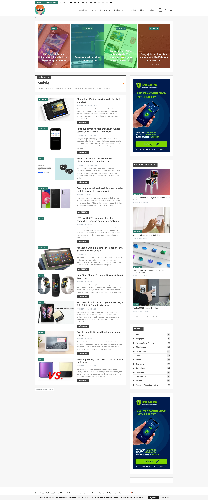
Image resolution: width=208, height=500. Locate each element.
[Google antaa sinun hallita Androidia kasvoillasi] (87, 46)
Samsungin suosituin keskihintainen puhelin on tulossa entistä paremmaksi (100, 190)
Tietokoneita (118, 10)
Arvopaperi (49, 88)
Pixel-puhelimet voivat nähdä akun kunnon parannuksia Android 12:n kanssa (99, 130)
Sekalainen (87, 28)
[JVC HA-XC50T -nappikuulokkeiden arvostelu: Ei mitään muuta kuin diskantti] (56, 228)
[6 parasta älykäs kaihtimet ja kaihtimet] (151, 220)
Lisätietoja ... (83, 123)
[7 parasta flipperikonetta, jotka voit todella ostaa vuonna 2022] (151, 182)
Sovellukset (83, 10)
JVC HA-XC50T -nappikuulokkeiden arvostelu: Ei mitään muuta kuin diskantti (98, 219)
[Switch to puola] (91, 2)
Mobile (54, 28)
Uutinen (139, 381)
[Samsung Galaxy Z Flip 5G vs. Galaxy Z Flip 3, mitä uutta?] (56, 369)
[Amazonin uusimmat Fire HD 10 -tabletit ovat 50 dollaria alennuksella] (56, 258)
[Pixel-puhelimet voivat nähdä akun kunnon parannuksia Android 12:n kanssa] (56, 139)
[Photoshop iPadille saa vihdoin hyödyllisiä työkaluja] (56, 109)
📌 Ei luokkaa (135, 493)
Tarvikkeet (140, 372)
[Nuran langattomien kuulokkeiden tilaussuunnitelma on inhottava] (56, 168)
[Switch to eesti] (71, 2)
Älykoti (143, 10)
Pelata (151, 10)
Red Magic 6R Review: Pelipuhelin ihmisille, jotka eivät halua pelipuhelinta (54, 57)
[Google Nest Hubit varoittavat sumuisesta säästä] (56, 342)
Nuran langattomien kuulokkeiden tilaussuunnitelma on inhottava (94, 160)
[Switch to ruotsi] (103, 2)
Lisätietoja (165, 497)
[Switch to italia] (87, 2)
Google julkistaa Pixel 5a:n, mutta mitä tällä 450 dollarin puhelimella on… (154, 57)
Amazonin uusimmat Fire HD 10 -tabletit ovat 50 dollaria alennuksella (100, 249)
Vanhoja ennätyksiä (45, 390)
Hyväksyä (154, 497)
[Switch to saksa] (83, 2)
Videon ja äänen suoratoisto (147, 385)
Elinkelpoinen (78, 88)
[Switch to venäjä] (111, 2)
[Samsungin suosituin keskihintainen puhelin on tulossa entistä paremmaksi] (56, 198)
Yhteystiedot (63, 2)
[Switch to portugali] (95, 2)
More (160, 12)
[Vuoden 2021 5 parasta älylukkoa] (151, 292)
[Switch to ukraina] (107, 2)
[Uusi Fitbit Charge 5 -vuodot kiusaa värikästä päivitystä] (56, 285)
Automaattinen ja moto (101, 10)
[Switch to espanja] (99, 2)
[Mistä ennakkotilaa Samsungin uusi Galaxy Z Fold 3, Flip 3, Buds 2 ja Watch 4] (56, 312)
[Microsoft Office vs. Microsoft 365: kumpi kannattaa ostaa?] (151, 255)
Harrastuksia (132, 10)
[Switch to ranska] (79, 2)
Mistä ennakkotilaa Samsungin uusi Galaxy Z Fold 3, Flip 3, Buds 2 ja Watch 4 (100, 304)
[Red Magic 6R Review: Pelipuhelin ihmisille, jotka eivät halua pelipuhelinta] (54, 46)
